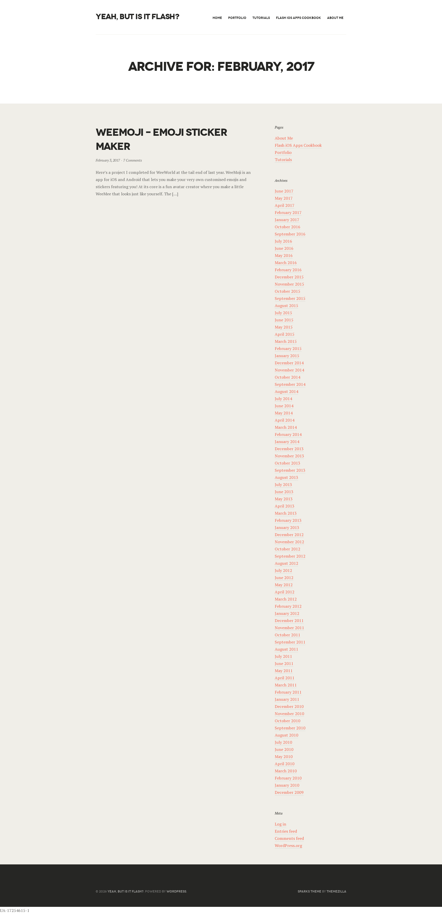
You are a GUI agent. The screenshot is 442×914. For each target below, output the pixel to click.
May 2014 (284, 413)
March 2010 (286, 771)
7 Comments (132, 160)
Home (217, 18)
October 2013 (287, 463)
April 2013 (284, 506)
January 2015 (287, 355)
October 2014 (287, 377)
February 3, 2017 (108, 160)
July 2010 (283, 742)
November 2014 (289, 370)
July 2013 (283, 484)
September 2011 (290, 642)
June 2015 (284, 320)
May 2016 (284, 255)
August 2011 (286, 649)
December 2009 (289, 792)
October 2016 (287, 227)
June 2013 (284, 491)
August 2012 (286, 563)
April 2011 (284, 678)
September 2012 (290, 556)
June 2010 (284, 749)
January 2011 (287, 699)
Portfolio (237, 18)
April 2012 (284, 592)
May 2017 (284, 198)
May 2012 (284, 585)
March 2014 (286, 427)
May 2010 (284, 756)
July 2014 (283, 398)
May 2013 (284, 499)
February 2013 (288, 520)
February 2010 (288, 778)
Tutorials (261, 18)
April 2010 (284, 763)
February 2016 (288, 270)
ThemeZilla (336, 891)
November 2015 (289, 284)
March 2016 (286, 262)
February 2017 (288, 212)
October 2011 (287, 635)
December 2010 (289, 706)
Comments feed (289, 838)
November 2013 (289, 456)
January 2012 (287, 613)
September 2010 (290, 728)
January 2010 (287, 785)
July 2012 (283, 570)
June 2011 (284, 663)
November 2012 (289, 542)
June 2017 (284, 191)
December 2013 (289, 449)
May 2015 (284, 327)
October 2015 (287, 291)
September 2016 (290, 234)
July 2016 (283, 241)
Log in (280, 824)
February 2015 (288, 348)
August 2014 (286, 391)
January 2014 (287, 441)
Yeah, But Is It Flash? (137, 17)
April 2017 (284, 205)
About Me (335, 18)
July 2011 (283, 656)
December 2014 (289, 363)
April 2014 (284, 420)
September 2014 (290, 384)
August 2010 (286, 735)
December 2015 (289, 277)
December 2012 (289, 534)
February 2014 (288, 434)
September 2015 (290, 298)
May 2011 (284, 670)
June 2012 (284, 577)
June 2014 (284, 406)
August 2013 (286, 477)
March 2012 (286, 599)
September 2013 (290, 470)
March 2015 (286, 341)
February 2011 (288, 692)
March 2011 (286, 685)
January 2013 (287, 527)
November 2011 (289, 627)
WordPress (176, 891)
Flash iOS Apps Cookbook (298, 18)
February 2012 (288, 606)
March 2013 (286, 513)
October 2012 (287, 549)
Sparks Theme (309, 891)
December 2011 (289, 620)
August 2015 (286, 305)
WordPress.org (288, 845)
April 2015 (284, 334)
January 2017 (287, 219)
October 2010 (287, 721)
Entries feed (286, 831)
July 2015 (283, 312)
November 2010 (289, 713)
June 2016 (284, 248)
